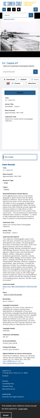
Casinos (6, 189)
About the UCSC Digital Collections (13, 397)
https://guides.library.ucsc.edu (13, 363)
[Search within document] (35, 72)
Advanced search (9, 19)
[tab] (20, 93)
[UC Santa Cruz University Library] (20, 3)
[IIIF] (8, 83)
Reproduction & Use (8, 389)
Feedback (5, 376)
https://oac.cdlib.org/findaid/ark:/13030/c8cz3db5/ (20, 287)
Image (6, 183)
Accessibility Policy (8, 384)
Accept (5, 415)
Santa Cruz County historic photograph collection (18, 66)
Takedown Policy (7, 386)
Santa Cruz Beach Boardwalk (13, 295)
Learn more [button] (22, 409)
